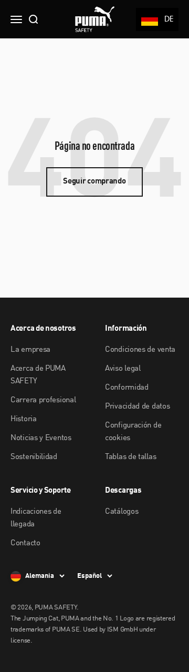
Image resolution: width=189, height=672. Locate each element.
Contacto (25, 543)
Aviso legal (123, 369)
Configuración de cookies (133, 432)
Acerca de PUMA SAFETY (38, 375)
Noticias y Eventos (40, 438)
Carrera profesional (43, 400)
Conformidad (127, 388)
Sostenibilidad (33, 457)
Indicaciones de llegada (35, 518)
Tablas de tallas (130, 457)
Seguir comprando (94, 182)
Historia (23, 419)
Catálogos (121, 512)
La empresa (30, 350)
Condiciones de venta (140, 350)
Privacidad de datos (137, 407)
